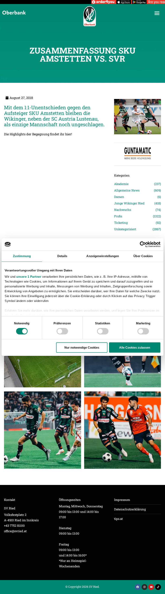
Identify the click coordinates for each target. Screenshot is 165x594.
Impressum (122, 500)
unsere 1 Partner (28, 276)
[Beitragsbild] (42, 430)
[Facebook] (138, 587)
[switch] (62, 331)
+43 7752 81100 (14, 526)
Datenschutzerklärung (130, 509)
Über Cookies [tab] (143, 256)
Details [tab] (62, 256)
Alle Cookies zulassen (134, 347)
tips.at (118, 519)
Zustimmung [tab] (22, 256)
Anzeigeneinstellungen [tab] (102, 256)
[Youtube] (151, 587)
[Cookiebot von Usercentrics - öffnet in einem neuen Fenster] (142, 244)
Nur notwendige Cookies (81, 347)
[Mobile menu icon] (157, 13)
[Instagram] (144, 587)
